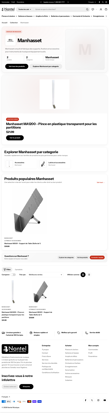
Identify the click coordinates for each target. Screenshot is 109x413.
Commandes (5, 2)
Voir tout (101, 182)
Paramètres (20, 2)
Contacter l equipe (97, 257)
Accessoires (6, 309)
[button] (41, 2)
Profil (13, 2)
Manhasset (8, 238)
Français (91, 2)
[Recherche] (87, 9)
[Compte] (101, 9)
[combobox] (53, 9)
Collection (14, 23)
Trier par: (22, 275)
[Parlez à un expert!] (94, 9)
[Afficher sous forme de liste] (89, 274)
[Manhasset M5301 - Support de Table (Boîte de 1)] (29, 210)
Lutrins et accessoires (12, 240)
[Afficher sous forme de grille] (83, 274)
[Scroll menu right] (106, 16)
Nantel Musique (13, 407)
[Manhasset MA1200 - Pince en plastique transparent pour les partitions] (14, 292)
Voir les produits (82, 257)
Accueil (4, 23)
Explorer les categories (66, 257)
